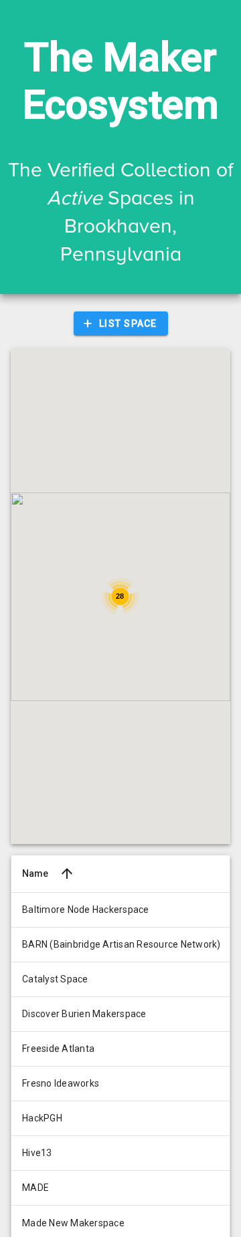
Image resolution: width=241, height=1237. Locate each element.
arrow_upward (67, 873)
